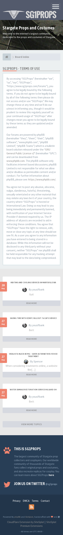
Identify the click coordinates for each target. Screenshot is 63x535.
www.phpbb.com (15, 160)
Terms (35, 500)
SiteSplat (29, 516)
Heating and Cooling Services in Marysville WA (33, 282)
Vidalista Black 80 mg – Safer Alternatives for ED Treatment (33, 355)
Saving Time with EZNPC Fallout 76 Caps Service (33, 318)
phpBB (17, 516)
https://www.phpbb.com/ (42, 179)
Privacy (16, 500)
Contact (45, 500)
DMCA (26, 500)
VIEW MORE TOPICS (31, 424)
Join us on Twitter (35, 483)
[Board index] (7, 56)
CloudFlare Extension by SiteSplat (25, 522)
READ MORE (31, 303)
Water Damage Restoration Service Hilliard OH (33, 389)
